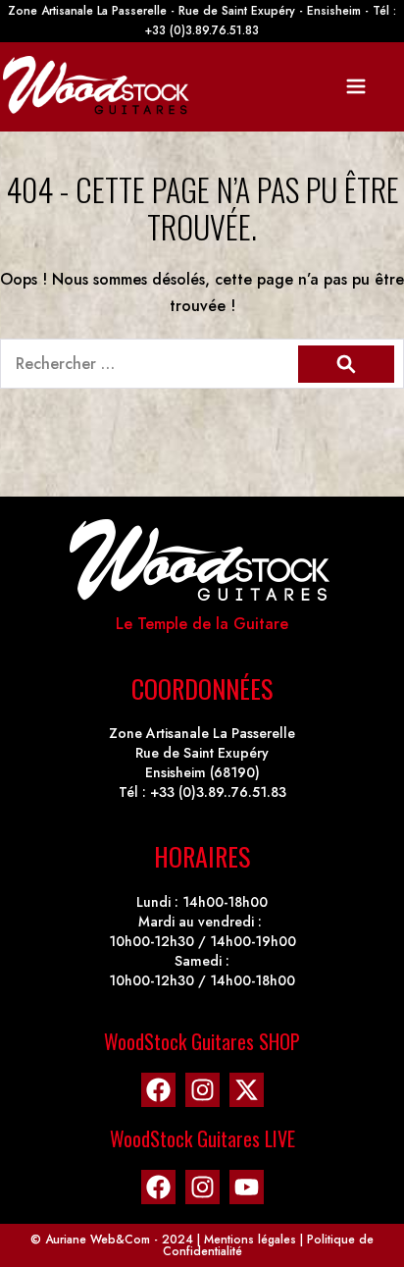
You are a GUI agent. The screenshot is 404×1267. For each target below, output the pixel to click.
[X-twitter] (246, 1090)
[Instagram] (202, 1090)
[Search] (346, 364)
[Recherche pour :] (202, 363)
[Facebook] (158, 1090)
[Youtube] (246, 1187)
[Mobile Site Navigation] (356, 86)
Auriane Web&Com (97, 1239)
